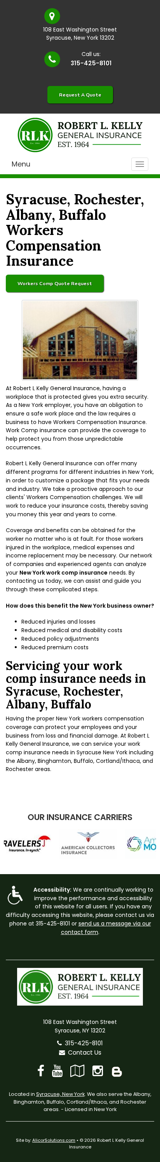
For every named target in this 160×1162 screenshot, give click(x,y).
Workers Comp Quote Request (54, 283)
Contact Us (83, 1052)
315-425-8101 (91, 63)
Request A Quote (80, 94)
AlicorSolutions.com (53, 1140)
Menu (21, 164)
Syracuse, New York (60, 1094)
